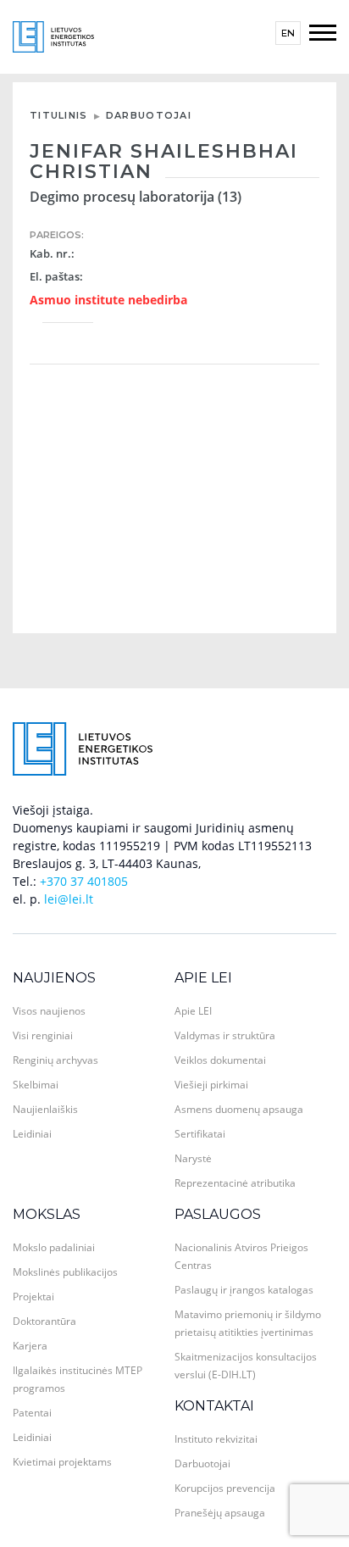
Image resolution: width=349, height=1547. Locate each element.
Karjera (30, 1345)
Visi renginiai (43, 1035)
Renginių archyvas (55, 1060)
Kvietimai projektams (62, 1462)
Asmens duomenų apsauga (238, 1109)
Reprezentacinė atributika (235, 1183)
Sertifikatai (199, 1134)
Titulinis (59, 115)
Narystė (193, 1158)
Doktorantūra (44, 1321)
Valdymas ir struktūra (224, 1035)
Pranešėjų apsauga (219, 1512)
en (288, 33)
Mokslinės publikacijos (65, 1272)
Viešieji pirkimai (211, 1084)
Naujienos (54, 978)
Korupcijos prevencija (224, 1488)
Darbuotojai (148, 115)
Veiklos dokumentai (220, 1060)
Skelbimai (35, 1084)
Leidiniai (32, 1134)
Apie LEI (203, 978)
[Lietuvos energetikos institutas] (53, 35)
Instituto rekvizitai (216, 1439)
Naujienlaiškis (45, 1109)
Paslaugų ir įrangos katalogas (243, 1290)
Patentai (32, 1412)
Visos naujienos (49, 1011)
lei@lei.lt (68, 899)
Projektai (33, 1296)
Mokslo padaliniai (54, 1247)
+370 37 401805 (84, 881)
